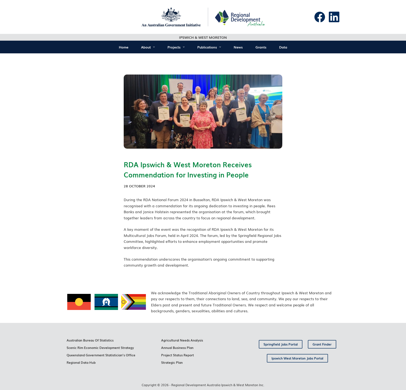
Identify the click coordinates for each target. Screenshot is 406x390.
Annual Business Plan (177, 347)
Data (283, 47)
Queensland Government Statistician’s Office (101, 355)
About (146, 47)
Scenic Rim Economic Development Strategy (100, 347)
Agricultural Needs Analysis (182, 340)
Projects (174, 47)
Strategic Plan (172, 362)
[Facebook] (319, 17)
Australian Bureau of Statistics (90, 340)
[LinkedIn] (334, 17)
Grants (260, 47)
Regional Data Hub (81, 362)
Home (123, 47)
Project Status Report (177, 355)
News (238, 47)
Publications (207, 47)
